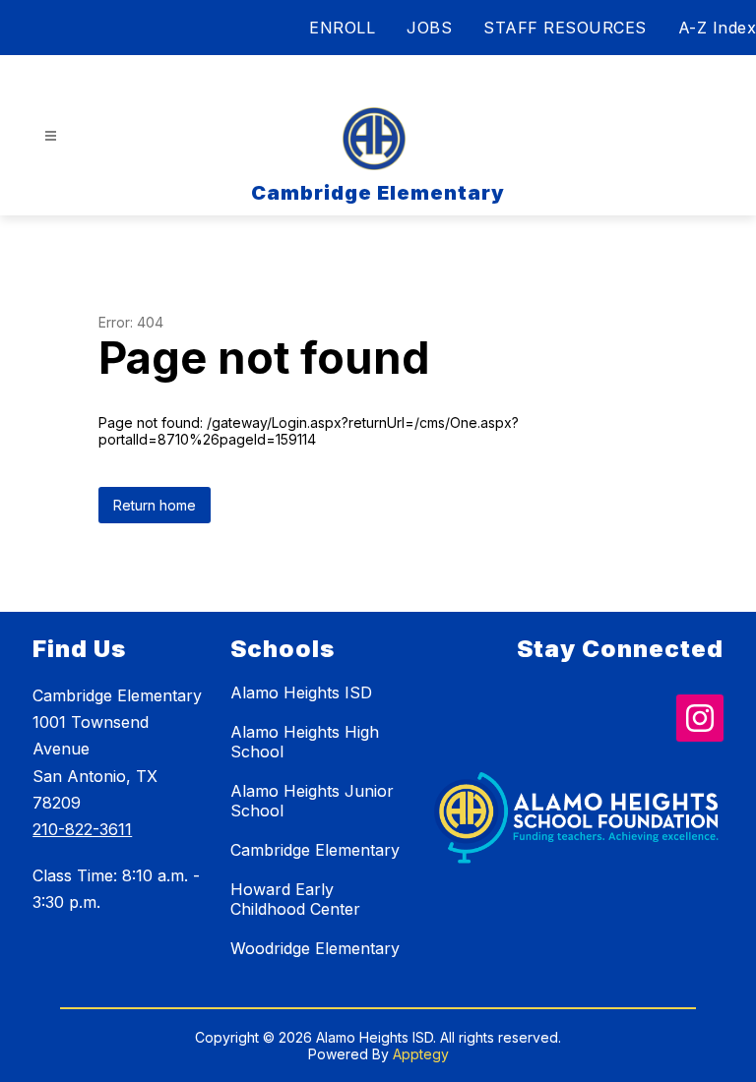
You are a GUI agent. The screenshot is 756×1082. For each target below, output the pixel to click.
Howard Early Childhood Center (295, 899)
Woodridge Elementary (315, 948)
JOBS (429, 27)
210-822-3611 (82, 829)
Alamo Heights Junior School (312, 800)
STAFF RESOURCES (565, 27)
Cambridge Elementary (315, 850)
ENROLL (342, 27)
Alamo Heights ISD (301, 692)
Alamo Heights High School (304, 741)
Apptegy (421, 1054)
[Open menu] (50, 136)
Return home (154, 505)
